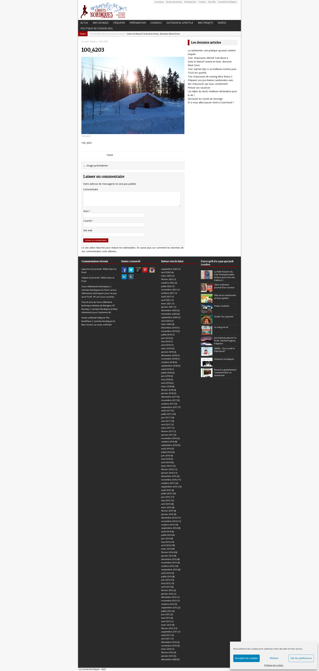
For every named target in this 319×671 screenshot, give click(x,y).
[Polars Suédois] (207, 311)
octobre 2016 (167, 441)
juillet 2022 (166, 286)
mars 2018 (166, 386)
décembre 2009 (169, 659)
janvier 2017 (167, 434)
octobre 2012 (167, 604)
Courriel (87, 220)
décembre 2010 (169, 642)
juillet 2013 (166, 576)
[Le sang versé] (207, 332)
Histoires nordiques (224, 359)
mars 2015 (166, 507)
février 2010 (167, 652)
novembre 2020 (169, 313)
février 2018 (167, 389)
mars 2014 (166, 548)
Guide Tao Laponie (223, 316)
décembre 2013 (169, 559)
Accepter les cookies (246, 658)
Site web (87, 230)
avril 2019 (166, 344)
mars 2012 (166, 624)
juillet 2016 (166, 452)
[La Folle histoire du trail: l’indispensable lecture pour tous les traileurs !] (207, 277)
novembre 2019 (169, 331)
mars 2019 (166, 348)
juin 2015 (165, 496)
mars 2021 (166, 303)
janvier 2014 (167, 555)
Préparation (138, 22)
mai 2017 (165, 420)
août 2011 (166, 635)
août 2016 (166, 448)
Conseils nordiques (227, 1)
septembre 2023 (169, 268)
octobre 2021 (167, 293)
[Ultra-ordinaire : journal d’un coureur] (207, 290)
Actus (84, 22)
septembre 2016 (169, 445)
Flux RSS (211, 1)
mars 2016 (166, 465)
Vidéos (222, 22)
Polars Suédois (221, 305)
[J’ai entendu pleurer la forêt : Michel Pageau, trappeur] (207, 343)
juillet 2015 (166, 493)
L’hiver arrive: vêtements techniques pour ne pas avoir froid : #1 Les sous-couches (99, 293)
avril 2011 (166, 638)
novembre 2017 (169, 400)
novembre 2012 (169, 600)
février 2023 (167, 279)
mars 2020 (166, 324)
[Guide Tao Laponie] (207, 322)
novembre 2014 (169, 521)
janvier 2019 (167, 351)
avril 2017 (166, 424)
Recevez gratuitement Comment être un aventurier (225, 372)
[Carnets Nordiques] (159, 10)
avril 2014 (166, 545)
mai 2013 (165, 583)
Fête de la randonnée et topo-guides (225, 297)
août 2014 (166, 531)
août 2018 (166, 369)
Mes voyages (100, 22)
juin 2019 (165, 338)
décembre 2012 (169, 597)
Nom (86, 211)
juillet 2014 (166, 534)
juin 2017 (165, 417)
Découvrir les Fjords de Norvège (205, 98)
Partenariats (190, 1)
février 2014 (167, 552)
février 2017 (167, 431)
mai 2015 (165, 500)
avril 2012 (166, 621)
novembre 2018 (169, 358)
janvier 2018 (167, 393)
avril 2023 (166, 272)
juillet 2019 (166, 334)
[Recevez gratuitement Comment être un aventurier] (207, 375)
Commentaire (90, 189)
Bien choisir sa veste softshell (96, 324)
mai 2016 (165, 458)
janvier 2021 (167, 306)
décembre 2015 (169, 476)
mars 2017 (166, 427)
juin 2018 (165, 375)
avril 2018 (166, 382)
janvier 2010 (167, 655)
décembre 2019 (169, 327)
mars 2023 (166, 275)
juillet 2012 (166, 611)
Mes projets (205, 22)
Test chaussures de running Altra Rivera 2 (210, 76)
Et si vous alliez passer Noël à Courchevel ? (211, 102)
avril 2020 (166, 320)
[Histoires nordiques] (207, 364)
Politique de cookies (273, 665)
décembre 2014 (169, 517)
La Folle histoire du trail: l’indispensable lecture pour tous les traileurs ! (224, 276)
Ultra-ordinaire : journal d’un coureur (224, 286)
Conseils (156, 22)
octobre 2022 (167, 282)
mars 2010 (166, 648)
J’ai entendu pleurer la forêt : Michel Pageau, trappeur (225, 340)
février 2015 (167, 510)
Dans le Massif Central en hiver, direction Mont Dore (134, 33)
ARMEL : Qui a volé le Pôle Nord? (224, 350)
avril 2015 (166, 503)
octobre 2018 (167, 362)
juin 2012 (165, 614)
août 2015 (166, 490)
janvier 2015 (167, 514)
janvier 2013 (167, 593)
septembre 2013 (169, 569)
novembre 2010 (169, 645)
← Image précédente (95, 165)
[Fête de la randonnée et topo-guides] (207, 301)
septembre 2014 (169, 527)
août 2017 (166, 410)
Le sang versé (221, 327)
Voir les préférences (301, 658)
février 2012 (167, 628)
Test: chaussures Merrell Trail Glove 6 (208, 57)
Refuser (274, 658)
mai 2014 (165, 541)
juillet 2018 (166, 372)
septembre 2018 (169, 365)
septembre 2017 (169, 407)
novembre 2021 (169, 289)
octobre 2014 (167, 524)
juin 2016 (165, 455)
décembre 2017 (169, 396)
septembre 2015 (169, 486)
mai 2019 (165, 341)
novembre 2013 (169, 562)
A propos (159, 1)
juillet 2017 (166, 414)
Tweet (109, 154)
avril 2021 (166, 300)
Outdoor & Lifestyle (179, 22)
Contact (202, 1)
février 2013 (167, 590)
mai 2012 (165, 617)
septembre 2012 (169, 607)
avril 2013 (166, 586)
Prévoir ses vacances (199, 87)
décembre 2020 (169, 310)
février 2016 (167, 469)
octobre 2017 (167, 403)
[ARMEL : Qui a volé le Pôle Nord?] (207, 354)
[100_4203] (132, 132)
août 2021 (166, 296)
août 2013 (166, 572)
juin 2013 (165, 579)
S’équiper (119, 22)
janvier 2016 (167, 472)
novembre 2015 (169, 479)
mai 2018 (165, 379)
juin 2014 (165, 538)
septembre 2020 (169, 317)
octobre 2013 (167, 566)
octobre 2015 (167, 483)
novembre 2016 (169, 438)
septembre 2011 (169, 631)
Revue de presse (174, 1)
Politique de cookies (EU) (96, 28)
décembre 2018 (169, 355)
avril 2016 (166, 462)
